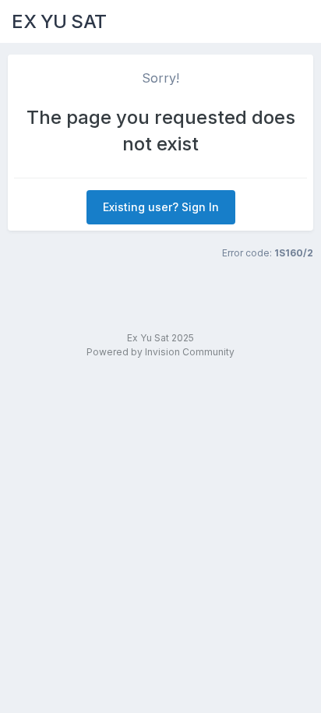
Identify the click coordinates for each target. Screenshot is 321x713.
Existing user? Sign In (161, 207)
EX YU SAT (59, 21)
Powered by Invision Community (160, 352)
